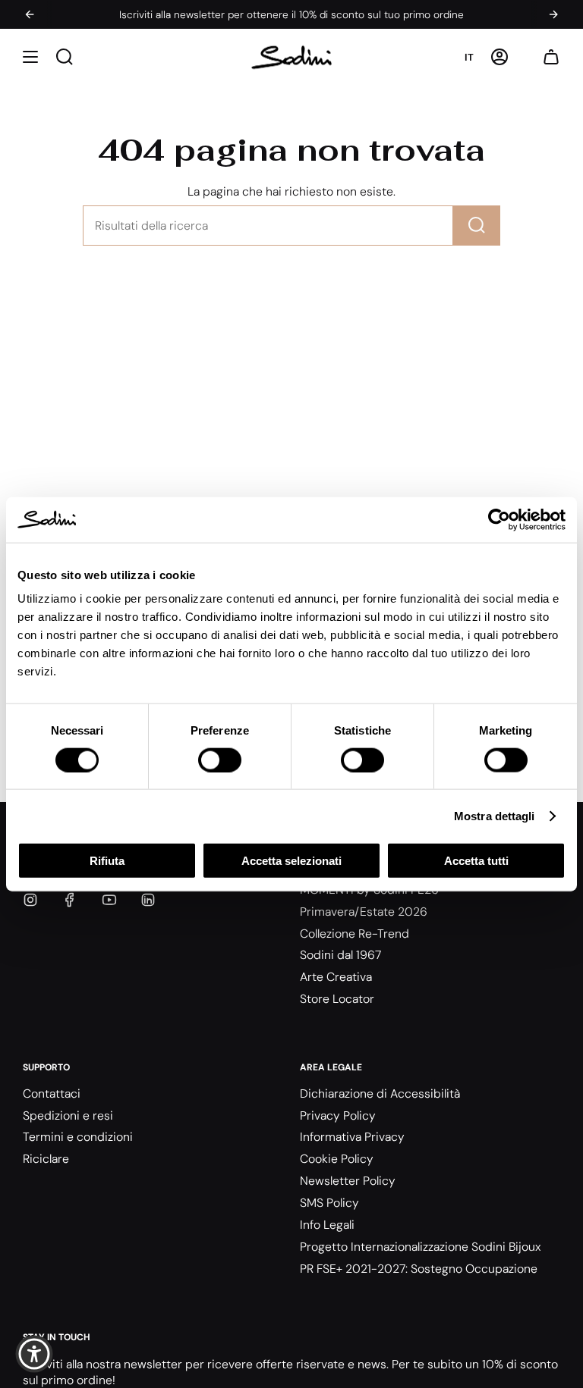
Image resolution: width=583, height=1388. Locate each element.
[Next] (553, 14)
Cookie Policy (336, 1159)
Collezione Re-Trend (354, 934)
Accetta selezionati (291, 860)
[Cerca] (476, 225)
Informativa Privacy (352, 1137)
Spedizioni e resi (68, 1115)
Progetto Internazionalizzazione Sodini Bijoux (420, 1247)
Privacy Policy (338, 1115)
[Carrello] (551, 57)
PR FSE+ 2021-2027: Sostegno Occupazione (418, 1269)
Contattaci (51, 1093)
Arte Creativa (336, 977)
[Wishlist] (525, 57)
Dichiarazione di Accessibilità (380, 1093)
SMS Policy (329, 1203)
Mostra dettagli (494, 815)
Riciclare (46, 1159)
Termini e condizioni (78, 1137)
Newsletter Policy (347, 1181)
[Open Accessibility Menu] (34, 1354)
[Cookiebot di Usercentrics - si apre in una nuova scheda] (499, 519)
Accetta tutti (476, 860)
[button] (30, 57)
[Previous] (29, 14)
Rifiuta (107, 860)
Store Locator (337, 999)
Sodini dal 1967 (340, 955)
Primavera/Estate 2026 (363, 912)
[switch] (219, 759)
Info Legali (327, 1225)
